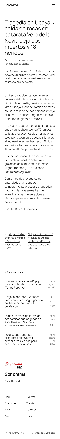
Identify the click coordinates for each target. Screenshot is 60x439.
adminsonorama (23, 60)
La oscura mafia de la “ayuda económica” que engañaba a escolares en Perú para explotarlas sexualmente (23, 320)
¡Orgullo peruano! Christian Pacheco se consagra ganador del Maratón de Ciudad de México (24, 301)
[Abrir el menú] (53, 5)
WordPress (50, 432)
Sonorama (11, 5)
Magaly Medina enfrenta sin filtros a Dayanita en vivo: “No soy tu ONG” (15, 241)
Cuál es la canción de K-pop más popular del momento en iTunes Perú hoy (23, 284)
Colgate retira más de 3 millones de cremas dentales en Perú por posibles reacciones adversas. (40, 241)
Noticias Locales (21, 63)
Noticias (8, 63)
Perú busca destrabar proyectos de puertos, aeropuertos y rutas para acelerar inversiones (21, 339)
